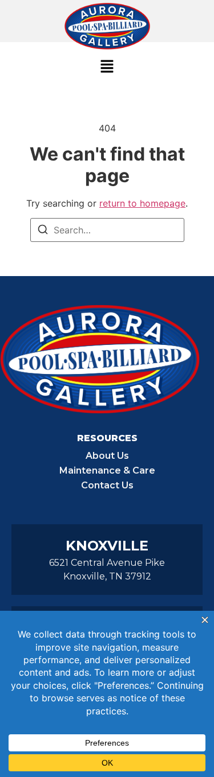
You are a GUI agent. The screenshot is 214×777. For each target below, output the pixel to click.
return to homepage (142, 203)
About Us (107, 455)
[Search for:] (107, 230)
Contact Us (107, 485)
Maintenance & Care (107, 470)
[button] (106, 67)
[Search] (43, 231)
